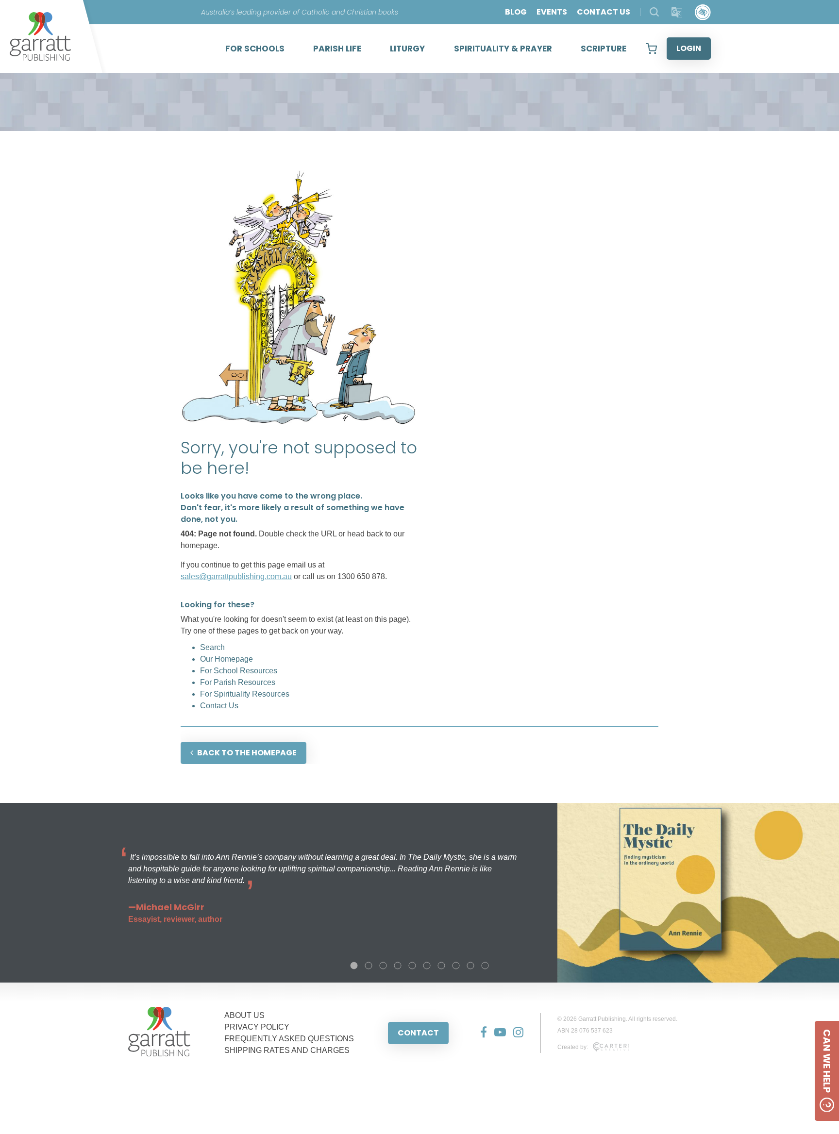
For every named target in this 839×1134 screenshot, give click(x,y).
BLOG (516, 11)
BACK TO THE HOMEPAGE (247, 752)
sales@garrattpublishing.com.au (236, 576)
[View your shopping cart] (651, 48)
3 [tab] (383, 965)
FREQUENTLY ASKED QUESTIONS (289, 1038)
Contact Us (219, 705)
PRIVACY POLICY (256, 1027)
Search (212, 647)
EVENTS (552, 11)
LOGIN (688, 48)
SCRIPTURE (603, 48)
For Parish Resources (237, 682)
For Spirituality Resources (244, 694)
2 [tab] (368, 965)
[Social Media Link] (480, 1033)
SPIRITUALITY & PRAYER (503, 48)
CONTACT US (603, 11)
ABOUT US (244, 1015)
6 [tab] (427, 965)
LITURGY (407, 48)
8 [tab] (456, 965)
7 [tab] (441, 965)
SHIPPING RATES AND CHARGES (287, 1050)
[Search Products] (654, 12)
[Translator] (677, 12)
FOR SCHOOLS (255, 48)
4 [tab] (398, 965)
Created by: (572, 1047)
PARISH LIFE (337, 48)
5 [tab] (412, 965)
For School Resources (238, 671)
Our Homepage (226, 659)
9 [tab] (470, 965)
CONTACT (418, 1032)
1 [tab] (354, 965)
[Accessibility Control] (703, 12)
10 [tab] (485, 965)
